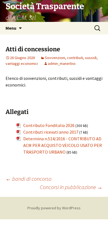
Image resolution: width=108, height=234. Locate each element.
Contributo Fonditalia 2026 (48, 125)
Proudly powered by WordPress (54, 207)
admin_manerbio (62, 63)
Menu (11, 28)
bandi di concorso (29, 178)
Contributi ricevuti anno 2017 (50, 132)
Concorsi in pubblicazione (71, 187)
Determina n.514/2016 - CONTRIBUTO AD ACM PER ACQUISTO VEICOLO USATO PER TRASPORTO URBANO (62, 145)
